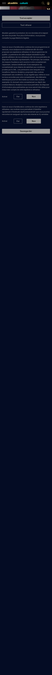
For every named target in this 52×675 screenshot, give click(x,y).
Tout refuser (26, 25)
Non (34, 96)
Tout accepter (26, 18)
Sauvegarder (26, 131)
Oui (17, 96)
